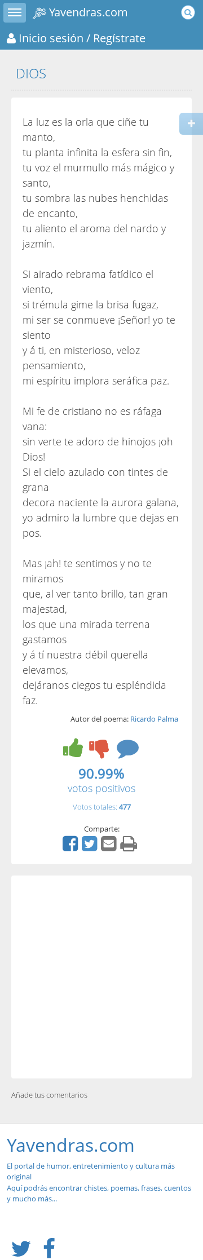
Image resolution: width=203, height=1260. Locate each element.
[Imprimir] (130, 847)
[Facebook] (72, 847)
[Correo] (110, 847)
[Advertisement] (101, 977)
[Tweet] (91, 847)
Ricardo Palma (154, 719)
